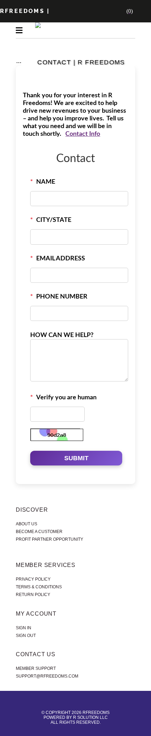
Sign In (23, 627)
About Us (26, 523)
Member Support (36, 668)
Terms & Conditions (39, 586)
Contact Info (82, 134)
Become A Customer (39, 531)
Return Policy (33, 594)
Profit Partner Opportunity (49, 539)
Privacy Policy (33, 579)
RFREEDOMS (22, 11)
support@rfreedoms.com (47, 676)
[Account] (102, 11)
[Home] (86, 11)
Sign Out (26, 635)
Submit (76, 458)
